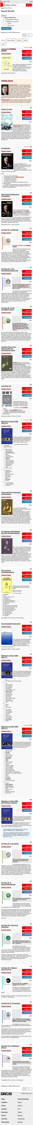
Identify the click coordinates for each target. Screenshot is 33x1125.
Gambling (4, 1102)
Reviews (20, 1115)
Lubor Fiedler (8, 719)
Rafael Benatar (9, 784)
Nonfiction (4, 1112)
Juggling (4, 1109)
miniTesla (4, 1118)
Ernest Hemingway (23, 1099)
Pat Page (7, 752)
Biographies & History (12, 19)
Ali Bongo (7, 458)
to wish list (28, 58)
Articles (20, 1102)
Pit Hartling (8, 778)
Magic (3, 1099)
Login (31, 1)
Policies (20, 1112)
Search (28, 5)
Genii (9, 23)
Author (19, 40)
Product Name (11, 40)
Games (3, 1105)
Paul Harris (8, 758)
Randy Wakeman (9, 786)
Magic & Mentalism (10, 17)
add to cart (28, 55)
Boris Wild (7, 479)
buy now (28, 51)
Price (3, 44)
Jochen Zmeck (8, 691)
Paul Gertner (8, 757)
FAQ (19, 1109)
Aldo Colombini (9, 451)
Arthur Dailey (5, 1122)
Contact (20, 1105)
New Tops (11, 25)
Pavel (6, 759)
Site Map (20, 1122)
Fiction (3, 1115)
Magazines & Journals (12, 21)
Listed (25, 40)
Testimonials (21, 1118)
